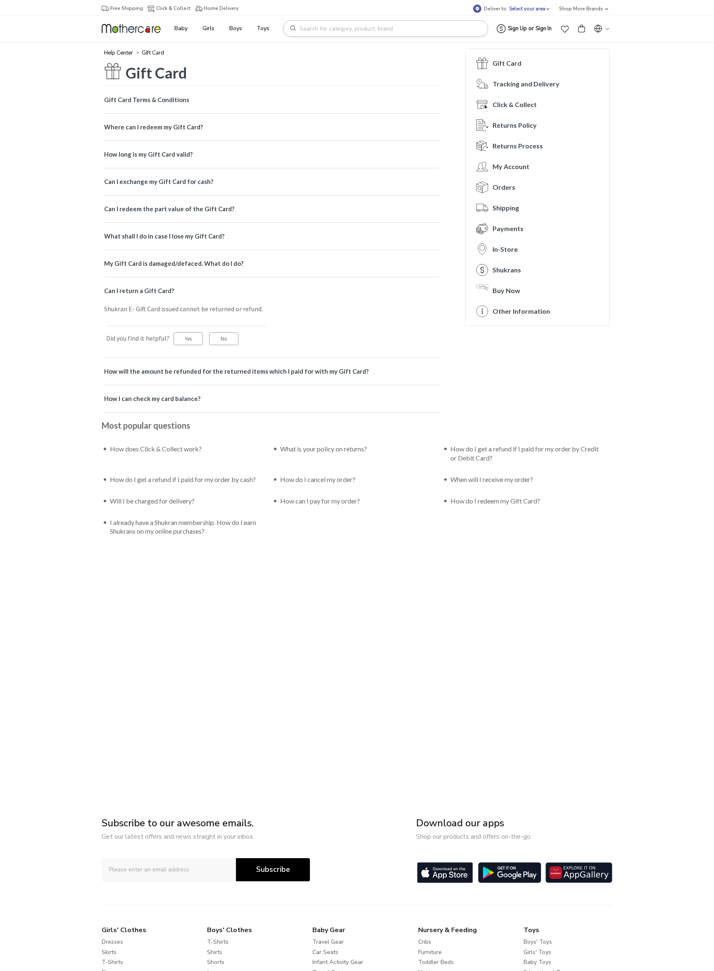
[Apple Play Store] (445, 872)
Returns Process (518, 146)
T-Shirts (112, 962)
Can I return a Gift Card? (139, 290)
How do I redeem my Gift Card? (495, 501)
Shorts (215, 962)
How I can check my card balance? (152, 398)
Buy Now (506, 290)
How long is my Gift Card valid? (148, 154)
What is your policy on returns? (323, 449)
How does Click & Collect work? (156, 449)
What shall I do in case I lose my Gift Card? (164, 236)
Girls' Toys (537, 952)
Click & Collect (515, 104)
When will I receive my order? (491, 479)
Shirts (214, 952)
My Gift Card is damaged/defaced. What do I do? (173, 263)
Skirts (109, 952)
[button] (565, 28)
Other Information (521, 311)
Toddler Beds (436, 962)
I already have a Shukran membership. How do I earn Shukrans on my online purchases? (183, 526)
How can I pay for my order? (320, 501)
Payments (508, 228)
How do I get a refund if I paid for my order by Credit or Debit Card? (524, 453)
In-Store (505, 249)
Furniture (430, 952)
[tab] (272, 99)
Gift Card (153, 52)
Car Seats (325, 952)
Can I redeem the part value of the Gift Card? (169, 208)
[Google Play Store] (509, 872)
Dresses (112, 942)
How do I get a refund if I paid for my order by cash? (183, 479)
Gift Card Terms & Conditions (146, 99)
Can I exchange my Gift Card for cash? (158, 181)
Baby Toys (537, 962)
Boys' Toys (538, 942)
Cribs (424, 942)
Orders (504, 187)
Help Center (119, 52)
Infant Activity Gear (337, 962)
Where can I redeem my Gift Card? (153, 127)
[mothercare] (134, 28)
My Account (511, 166)
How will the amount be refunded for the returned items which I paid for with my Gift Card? (236, 371)
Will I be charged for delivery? (152, 501)
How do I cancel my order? (317, 479)
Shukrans (507, 270)
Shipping (506, 208)
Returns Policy (515, 125)
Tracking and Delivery (526, 84)
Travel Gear (328, 942)
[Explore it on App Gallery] (578, 872)
